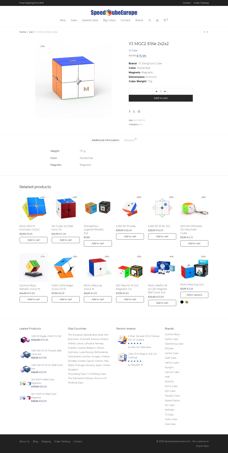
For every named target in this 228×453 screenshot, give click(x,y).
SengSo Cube (172, 395)
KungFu (169, 367)
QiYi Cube (170, 391)
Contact (187, 3)
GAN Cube (170, 358)
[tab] (105, 140)
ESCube (169, 348)
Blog (35, 441)
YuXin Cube (171, 419)
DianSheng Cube (174, 343)
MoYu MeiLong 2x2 (192, 284)
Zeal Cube (170, 424)
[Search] (150, 20)
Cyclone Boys (172, 334)
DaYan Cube (171, 339)
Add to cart (161, 98)
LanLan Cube (172, 372)
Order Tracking (201, 3)
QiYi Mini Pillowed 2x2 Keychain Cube (191, 230)
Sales (74, 20)
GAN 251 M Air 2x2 (159, 226)
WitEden (169, 409)
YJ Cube (133, 50)
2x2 (31, 32)
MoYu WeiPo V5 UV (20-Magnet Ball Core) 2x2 (157, 289)
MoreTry (169, 381)
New (63, 20)
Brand (139, 20)
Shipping (46, 441)
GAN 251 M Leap (126, 226)
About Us (24, 441)
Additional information (105, 140)
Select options (194, 294)
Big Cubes (109, 20)
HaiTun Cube (172, 362)
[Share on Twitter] (134, 111)
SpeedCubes (90, 20)
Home (22, 32)
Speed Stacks (172, 400)
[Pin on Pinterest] (139, 111)
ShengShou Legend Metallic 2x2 (94, 230)
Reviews (130, 140)
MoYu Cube (171, 386)
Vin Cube (170, 405)
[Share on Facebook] (129, 111)
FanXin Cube (172, 353)
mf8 (167, 376)
